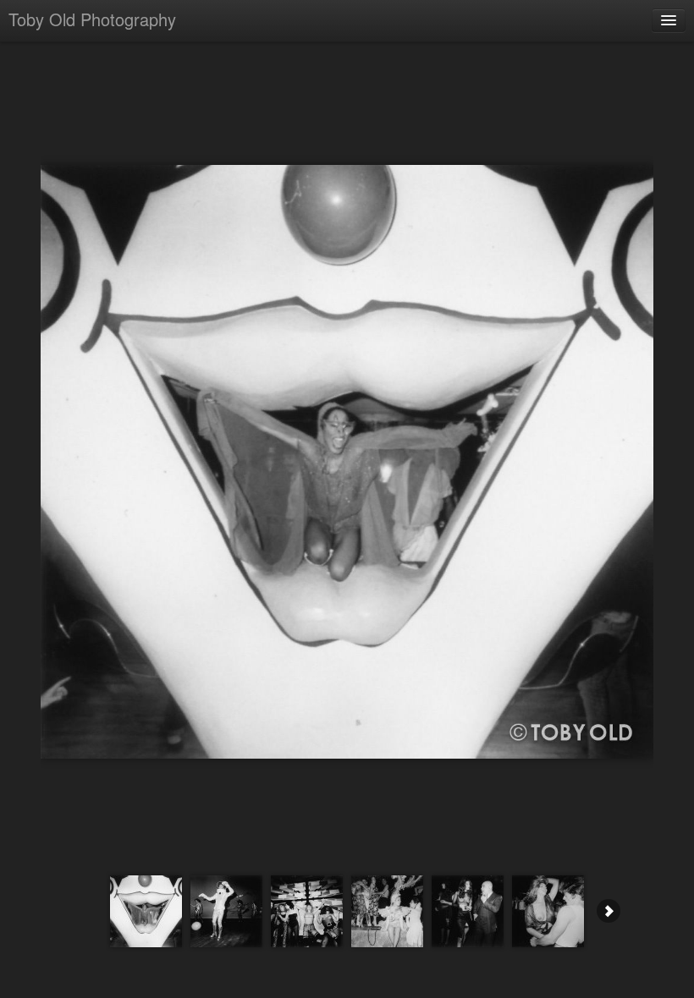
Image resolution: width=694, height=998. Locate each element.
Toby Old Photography (92, 19)
